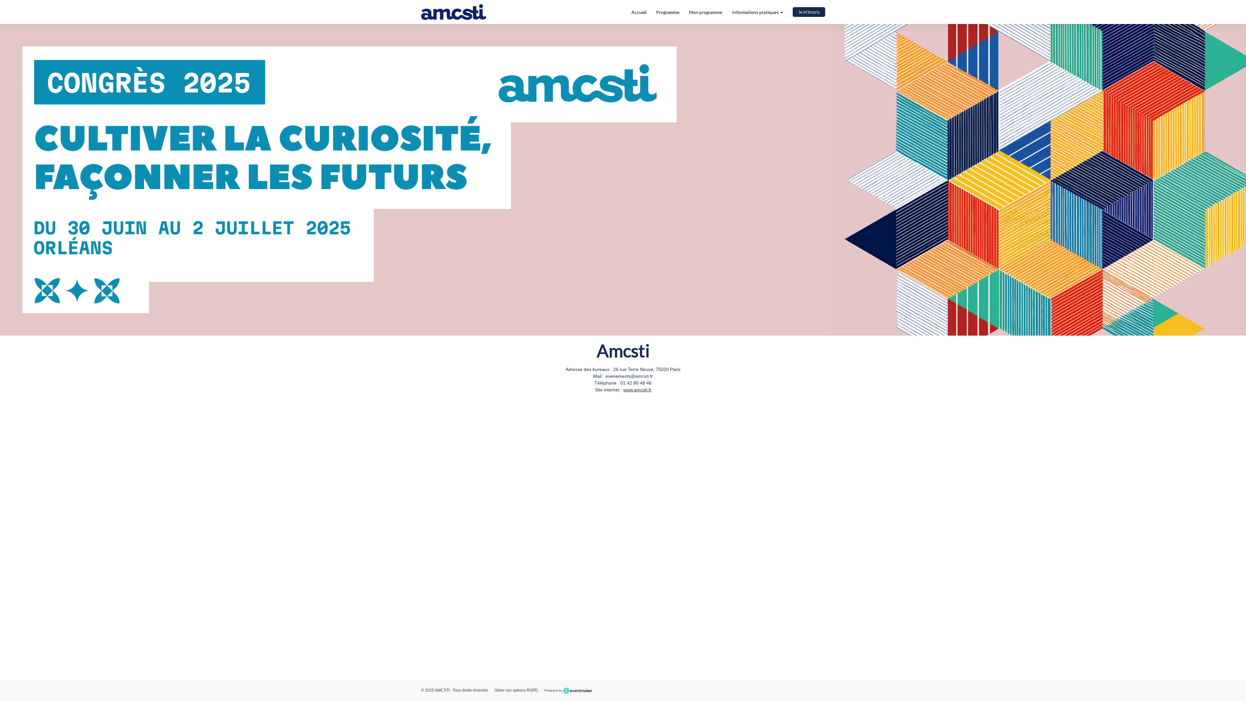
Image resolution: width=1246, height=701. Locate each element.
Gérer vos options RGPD (516, 690)
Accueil (638, 12)
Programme (667, 12)
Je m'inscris (809, 12)
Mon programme (705, 12)
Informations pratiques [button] (756, 12)
